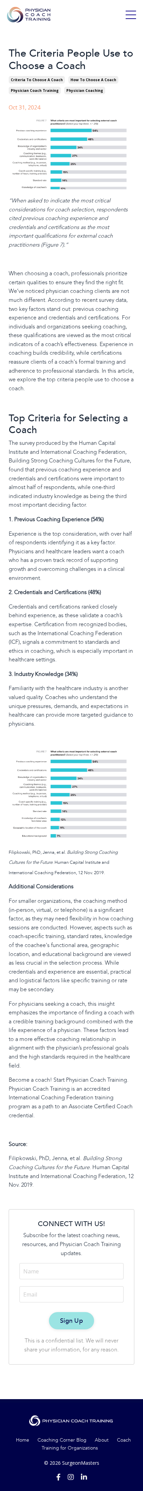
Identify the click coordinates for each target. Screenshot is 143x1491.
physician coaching (84, 90)
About (102, 1440)
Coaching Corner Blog (61, 1440)
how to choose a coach (93, 79)
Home (22, 1440)
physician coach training (35, 90)
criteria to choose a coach (37, 79)
